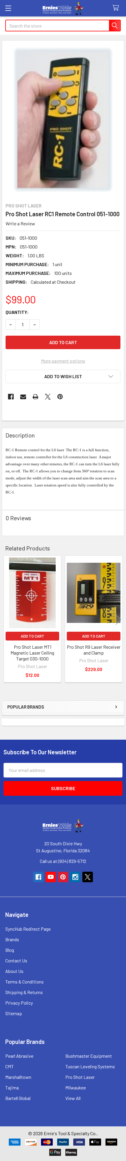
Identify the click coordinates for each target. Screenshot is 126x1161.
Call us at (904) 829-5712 (63, 861)
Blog (9, 950)
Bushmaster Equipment (88, 1056)
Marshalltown (18, 1077)
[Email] (23, 396)
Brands (12, 939)
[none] (63, 120)
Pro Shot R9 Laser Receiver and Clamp (93, 649)
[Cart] (117, 8)
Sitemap (13, 1013)
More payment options (63, 361)
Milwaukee (75, 1087)
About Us (14, 971)
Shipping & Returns (24, 992)
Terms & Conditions (24, 981)
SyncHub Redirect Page (28, 929)
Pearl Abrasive (19, 1056)
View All (73, 1098)
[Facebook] (11, 396)
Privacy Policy (19, 1002)
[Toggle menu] (8, 8)
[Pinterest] (60, 396)
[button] (63, 376)
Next (118, 620)
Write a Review (20, 223)
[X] (47, 396)
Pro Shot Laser (80, 1077)
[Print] (35, 396)
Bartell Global (17, 1098)
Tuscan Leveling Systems (90, 1066)
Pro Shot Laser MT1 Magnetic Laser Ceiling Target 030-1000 (32, 652)
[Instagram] (75, 877)
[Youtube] (50, 877)
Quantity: (17, 312)
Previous (7, 620)
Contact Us (16, 960)
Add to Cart (32, 636)
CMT (9, 1066)
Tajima (12, 1087)
